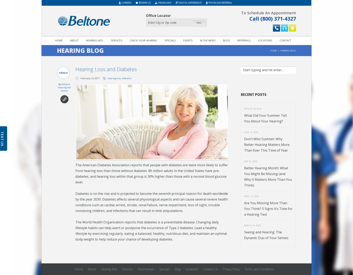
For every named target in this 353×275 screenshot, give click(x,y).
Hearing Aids (94, 40)
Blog (226, 40)
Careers (126, 2)
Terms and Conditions (259, 269)
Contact (285, 40)
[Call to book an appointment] (276, 28)
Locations (265, 40)
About (74, 40)
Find (199, 22)
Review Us (144, 2)
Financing (164, 2)
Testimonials (146, 269)
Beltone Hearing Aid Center (64, 87)
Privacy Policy (231, 269)
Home (59, 40)
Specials (170, 40)
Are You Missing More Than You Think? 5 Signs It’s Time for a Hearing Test (268, 209)
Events (188, 40)
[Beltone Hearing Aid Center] (84, 21)
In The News (208, 40)
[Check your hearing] (284, 28)
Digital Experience (190, 2)
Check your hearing (143, 40)
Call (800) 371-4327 (268, 15)
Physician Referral (220, 2)
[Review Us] (292, 28)
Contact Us (210, 269)
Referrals (244, 40)
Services (116, 40)
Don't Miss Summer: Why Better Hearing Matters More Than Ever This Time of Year (266, 145)
